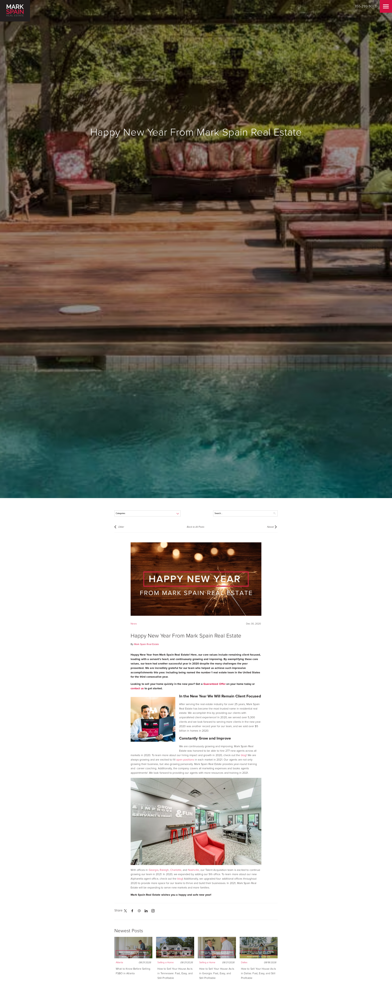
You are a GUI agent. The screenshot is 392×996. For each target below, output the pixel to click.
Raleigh (164, 870)
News (134, 623)
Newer (270, 526)
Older (121, 526)
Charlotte (175, 870)
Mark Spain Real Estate (146, 644)
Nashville (193, 870)
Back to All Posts (195, 526)
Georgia (153, 870)
